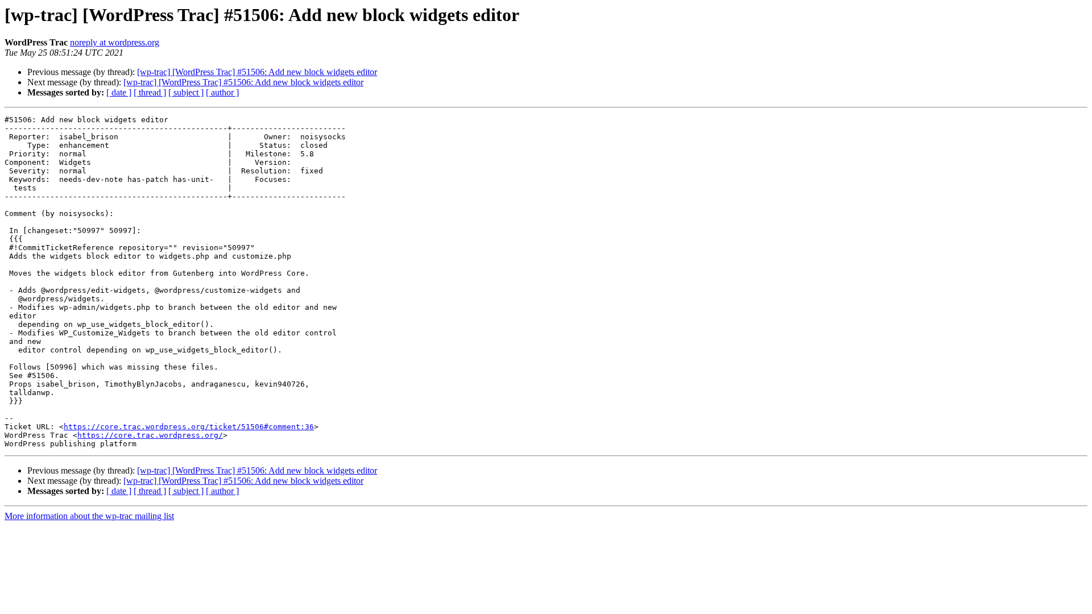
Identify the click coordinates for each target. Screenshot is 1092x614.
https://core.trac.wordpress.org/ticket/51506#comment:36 (189, 426)
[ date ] (118, 92)
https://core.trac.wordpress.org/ (150, 435)
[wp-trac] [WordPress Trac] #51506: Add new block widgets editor (257, 72)
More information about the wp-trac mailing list (89, 516)
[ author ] (222, 92)
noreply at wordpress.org (114, 42)
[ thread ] (150, 92)
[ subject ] (186, 92)
